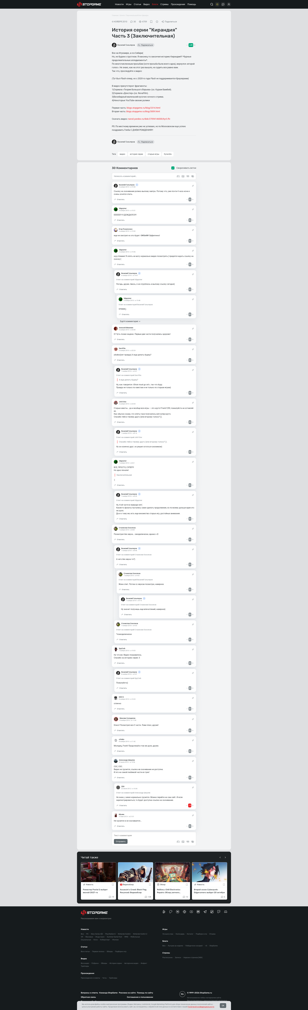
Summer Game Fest (114, 937)
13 (187, 897)
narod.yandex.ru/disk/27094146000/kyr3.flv (149, 119)
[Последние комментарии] (223, 4)
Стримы (164, 4)
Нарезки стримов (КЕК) (192, 957)
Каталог (190, 934)
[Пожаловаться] (157, 21)
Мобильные (135, 937)
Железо (115, 940)
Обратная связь (88, 997)
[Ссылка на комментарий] (193, 186)
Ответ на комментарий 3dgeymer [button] (129, 280)
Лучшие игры (167, 934)
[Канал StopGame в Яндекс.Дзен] (184, 911)
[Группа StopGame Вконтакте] (177, 911)
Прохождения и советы (90, 978)
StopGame (213, 946)
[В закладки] (151, 21)
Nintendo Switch (124, 934)
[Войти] (229, 4)
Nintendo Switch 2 (140, 934)
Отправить (121, 841)
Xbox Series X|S (97, 934)
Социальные (86, 940)
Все (82, 934)
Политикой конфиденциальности (201, 1007)
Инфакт (144, 963)
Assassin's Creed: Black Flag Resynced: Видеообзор (133, 891)
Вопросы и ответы (89, 993)
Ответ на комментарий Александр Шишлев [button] (133, 793)
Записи (178, 957)
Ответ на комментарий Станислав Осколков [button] (133, 555)
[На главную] (89, 4)
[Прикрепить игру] (178, 841)
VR (82, 937)
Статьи (137, 4)
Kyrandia (168, 154)
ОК (223, 1005)
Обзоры (110, 951)
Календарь (180, 934)
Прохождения (178, 4)
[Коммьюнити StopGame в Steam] (211, 911)
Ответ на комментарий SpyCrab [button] (128, 678)
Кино (95, 940)
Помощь (191, 4)
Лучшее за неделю (175, 946)
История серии (115, 963)
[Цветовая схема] (217, 4)
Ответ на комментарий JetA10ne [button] (129, 437)
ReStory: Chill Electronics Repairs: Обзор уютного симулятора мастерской (168, 891)
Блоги (155, 4)
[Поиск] (212, 4)
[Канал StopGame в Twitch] (218, 911)
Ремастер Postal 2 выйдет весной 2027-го (95, 891)
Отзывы (212, 934)
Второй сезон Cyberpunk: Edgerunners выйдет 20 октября (209, 891)
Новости (119, 4)
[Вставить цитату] (187, 841)
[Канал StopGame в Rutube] (198, 911)
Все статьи (85, 951)
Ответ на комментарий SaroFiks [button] (128, 375)
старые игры (153, 154)
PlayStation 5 (110, 934)
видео (122, 154)
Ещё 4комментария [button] (129, 321)
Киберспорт (105, 940)
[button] (119, 199)
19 (113, 897)
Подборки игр (120, 951)
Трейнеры (113, 978)
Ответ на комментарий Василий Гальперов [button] (136, 305)
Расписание (167, 957)
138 (149, 897)
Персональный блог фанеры (137, 15)
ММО (126, 937)
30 (134, 21)
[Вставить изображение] (183, 841)
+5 (206, 946)
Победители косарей (194, 946)
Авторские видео (131, 963)
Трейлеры (85, 966)
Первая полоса (98, 951)
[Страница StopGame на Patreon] (170, 911)
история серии (136, 154)
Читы (104, 978)
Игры (128, 4)
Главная (115, 15)
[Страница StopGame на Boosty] (163, 911)
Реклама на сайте (127, 993)
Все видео (85, 963)
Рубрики (95, 963)
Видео (146, 4)
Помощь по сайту (145, 993)
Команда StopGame (108, 993)
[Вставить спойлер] (192, 841)
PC (87, 934)
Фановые (89, 937)
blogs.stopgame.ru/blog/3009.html (143, 111)
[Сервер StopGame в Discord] (225, 911)
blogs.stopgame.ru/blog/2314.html (143, 108)
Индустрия (99, 937)
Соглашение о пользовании (140, 997)
